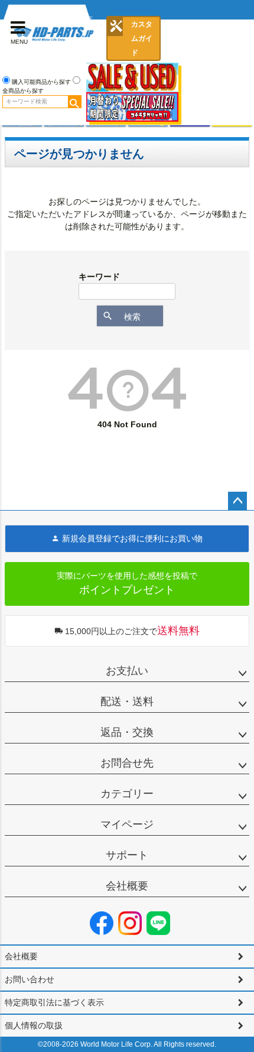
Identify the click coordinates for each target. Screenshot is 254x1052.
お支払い (127, 671)
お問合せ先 (127, 763)
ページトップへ (237, 501)
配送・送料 (127, 701)
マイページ (127, 824)
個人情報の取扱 (34, 1025)
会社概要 (127, 886)
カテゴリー (127, 794)
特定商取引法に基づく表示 (54, 1002)
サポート (127, 855)
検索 (74, 102)
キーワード (99, 276)
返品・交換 (127, 732)
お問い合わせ (29, 979)
